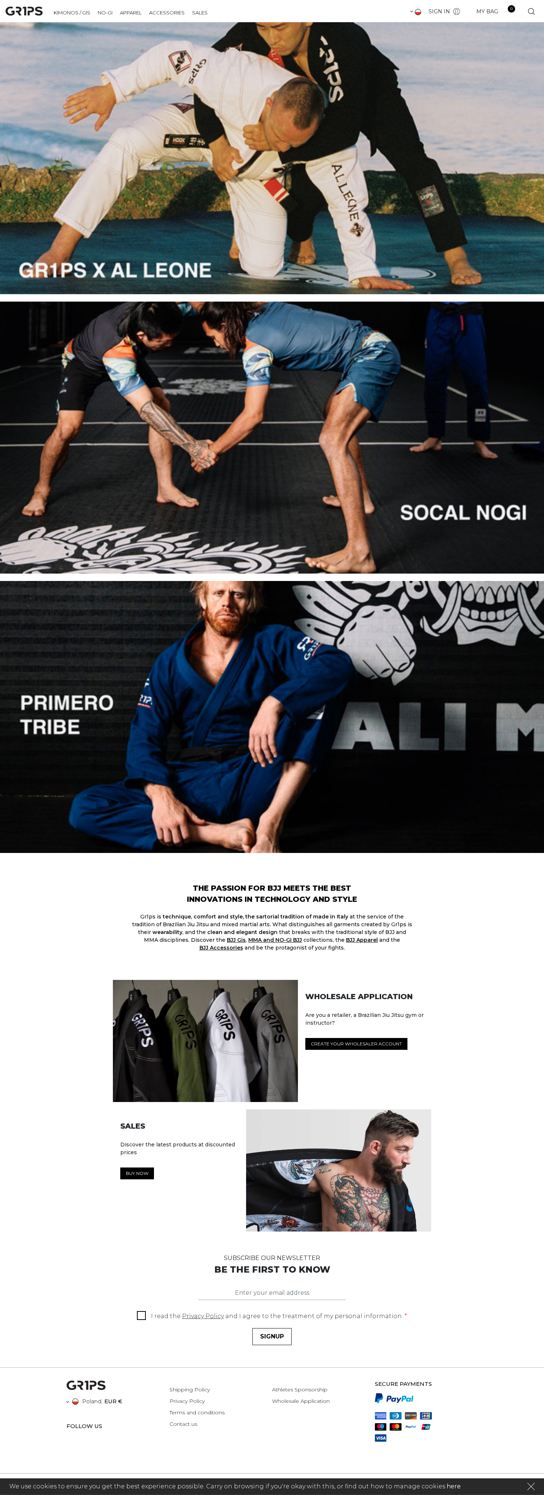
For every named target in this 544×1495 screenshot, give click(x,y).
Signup (272, 1336)
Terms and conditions (197, 1412)
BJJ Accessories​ (221, 947)
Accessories (167, 13)
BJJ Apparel (362, 940)
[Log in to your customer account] (455, 11)
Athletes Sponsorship (300, 1389)
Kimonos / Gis (72, 13)
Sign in (439, 11)
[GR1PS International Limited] (24, 10)
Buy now (137, 1173)
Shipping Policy (189, 1389)
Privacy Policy (203, 1316)
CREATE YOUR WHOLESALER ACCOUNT (356, 1043)
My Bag (487, 11)
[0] (505, 11)
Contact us (183, 1424)
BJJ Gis (236, 940)
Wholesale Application (301, 1401)
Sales (200, 13)
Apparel (131, 13)
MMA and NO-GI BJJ (275, 940)
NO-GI (105, 13)
